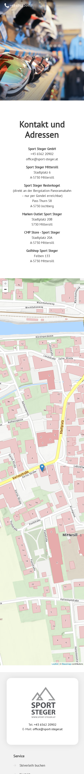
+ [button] (5, 283)
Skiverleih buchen (32, 765)
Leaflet (55, 663)
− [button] (5, 289)
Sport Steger (42, 31)
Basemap (66, 663)
